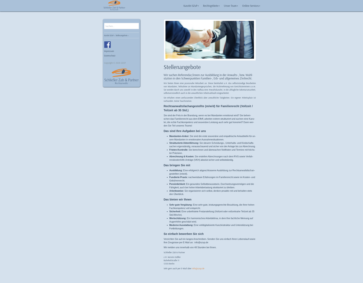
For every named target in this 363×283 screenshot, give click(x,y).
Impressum (109, 51)
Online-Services (250, 5)
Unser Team (230, 5)
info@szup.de (198, 268)
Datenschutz (109, 55)
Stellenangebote (121, 35)
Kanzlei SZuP (190, 5)
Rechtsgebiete (210, 5)
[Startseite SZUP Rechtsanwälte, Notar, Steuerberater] (121, 74)
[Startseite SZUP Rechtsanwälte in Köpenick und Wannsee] (114, 5)
